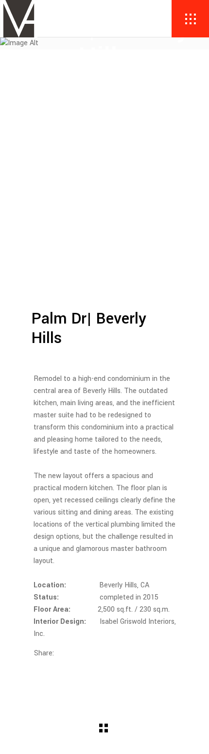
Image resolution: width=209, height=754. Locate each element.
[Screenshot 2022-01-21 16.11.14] (104, 158)
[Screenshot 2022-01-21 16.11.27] (104, 209)
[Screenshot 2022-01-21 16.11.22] (104, 192)
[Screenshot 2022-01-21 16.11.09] (104, 124)
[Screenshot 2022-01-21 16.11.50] (104, 226)
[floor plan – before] (104, 260)
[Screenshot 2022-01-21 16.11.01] (104, 107)
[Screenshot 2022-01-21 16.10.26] (104, 90)
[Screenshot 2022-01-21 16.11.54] (104, 243)
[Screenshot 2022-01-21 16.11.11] (104, 141)
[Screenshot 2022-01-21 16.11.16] (104, 175)
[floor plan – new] (104, 277)
